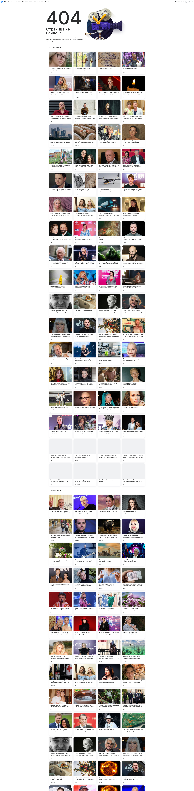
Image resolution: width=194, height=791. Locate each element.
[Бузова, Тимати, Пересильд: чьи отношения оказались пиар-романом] (133, 620)
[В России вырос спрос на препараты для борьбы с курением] (109, 724)
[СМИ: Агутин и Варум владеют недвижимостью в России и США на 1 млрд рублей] (133, 111)
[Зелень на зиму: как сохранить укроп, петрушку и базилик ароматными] (85, 474)
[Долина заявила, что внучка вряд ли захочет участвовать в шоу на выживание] (85, 402)
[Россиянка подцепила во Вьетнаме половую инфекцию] (85, 63)
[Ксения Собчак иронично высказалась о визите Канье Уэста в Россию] (60, 426)
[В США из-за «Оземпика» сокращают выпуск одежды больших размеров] (109, 748)
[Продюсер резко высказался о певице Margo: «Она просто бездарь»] (133, 499)
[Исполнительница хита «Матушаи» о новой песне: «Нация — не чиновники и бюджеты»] (85, 232)
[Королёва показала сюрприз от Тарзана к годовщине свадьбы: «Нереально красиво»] (85, 160)
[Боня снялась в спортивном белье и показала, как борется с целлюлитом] (133, 571)
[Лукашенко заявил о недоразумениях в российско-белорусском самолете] (109, 184)
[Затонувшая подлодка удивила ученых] (109, 232)
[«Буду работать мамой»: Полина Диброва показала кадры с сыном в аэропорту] (60, 378)
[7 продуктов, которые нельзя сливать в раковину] (85, 305)
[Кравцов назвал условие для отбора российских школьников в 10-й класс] (60, 402)
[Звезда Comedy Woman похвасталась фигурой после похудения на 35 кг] (109, 620)
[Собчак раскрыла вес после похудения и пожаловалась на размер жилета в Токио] (109, 450)
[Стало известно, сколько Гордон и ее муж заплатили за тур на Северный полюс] (60, 208)
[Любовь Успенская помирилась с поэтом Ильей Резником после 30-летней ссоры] (85, 353)
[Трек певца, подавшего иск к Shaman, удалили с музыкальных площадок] (85, 651)
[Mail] (2, 2)
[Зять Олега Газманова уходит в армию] (109, 474)
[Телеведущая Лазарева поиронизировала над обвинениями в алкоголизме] (133, 378)
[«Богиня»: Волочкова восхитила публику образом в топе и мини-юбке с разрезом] (133, 329)
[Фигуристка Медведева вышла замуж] (60, 724)
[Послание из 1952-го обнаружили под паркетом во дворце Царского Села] (109, 63)
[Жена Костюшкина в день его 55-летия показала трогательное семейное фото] (109, 772)
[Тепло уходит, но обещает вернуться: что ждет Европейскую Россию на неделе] (85, 450)
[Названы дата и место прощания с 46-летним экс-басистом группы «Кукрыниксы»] (85, 700)
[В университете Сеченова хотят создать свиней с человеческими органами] (85, 135)
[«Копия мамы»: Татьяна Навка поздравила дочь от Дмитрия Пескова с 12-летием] (109, 111)
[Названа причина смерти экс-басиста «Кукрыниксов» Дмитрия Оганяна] (60, 305)
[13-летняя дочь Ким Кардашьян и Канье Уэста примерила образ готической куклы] (109, 402)
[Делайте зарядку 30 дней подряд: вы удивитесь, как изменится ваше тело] (60, 499)
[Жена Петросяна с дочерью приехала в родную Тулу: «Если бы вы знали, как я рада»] (85, 111)
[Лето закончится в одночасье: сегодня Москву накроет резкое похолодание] (60, 135)
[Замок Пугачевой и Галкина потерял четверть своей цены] (109, 305)
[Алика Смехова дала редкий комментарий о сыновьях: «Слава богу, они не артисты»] (60, 547)
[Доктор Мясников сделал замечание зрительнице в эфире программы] (60, 595)
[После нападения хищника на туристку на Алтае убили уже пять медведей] (109, 675)
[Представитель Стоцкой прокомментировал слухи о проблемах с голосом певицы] (85, 281)
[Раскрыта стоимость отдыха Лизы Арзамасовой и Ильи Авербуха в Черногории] (85, 499)
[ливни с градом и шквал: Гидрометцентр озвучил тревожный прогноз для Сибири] (60, 281)
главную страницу (63, 41)
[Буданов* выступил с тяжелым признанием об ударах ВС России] (85, 675)
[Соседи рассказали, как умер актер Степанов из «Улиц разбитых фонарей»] (109, 595)
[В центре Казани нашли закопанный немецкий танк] (85, 184)
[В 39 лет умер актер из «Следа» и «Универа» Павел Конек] (60, 184)
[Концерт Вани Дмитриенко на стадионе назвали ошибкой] (109, 135)
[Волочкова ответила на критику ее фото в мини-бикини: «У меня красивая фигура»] (60, 111)
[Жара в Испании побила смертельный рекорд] (60, 523)
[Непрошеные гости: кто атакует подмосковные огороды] (109, 378)
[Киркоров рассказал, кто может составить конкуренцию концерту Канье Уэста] (109, 426)
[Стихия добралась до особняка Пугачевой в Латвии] (85, 748)
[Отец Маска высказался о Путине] (60, 353)
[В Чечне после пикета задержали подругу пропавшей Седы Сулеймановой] (60, 63)
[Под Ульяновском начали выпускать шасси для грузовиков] (109, 208)
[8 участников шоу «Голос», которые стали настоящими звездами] (109, 547)
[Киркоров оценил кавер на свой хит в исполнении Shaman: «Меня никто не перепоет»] (85, 256)
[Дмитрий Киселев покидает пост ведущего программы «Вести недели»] (109, 160)
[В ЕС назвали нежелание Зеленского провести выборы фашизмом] (133, 232)
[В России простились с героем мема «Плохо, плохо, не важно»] (109, 571)
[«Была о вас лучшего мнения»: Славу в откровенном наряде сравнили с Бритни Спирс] (109, 281)
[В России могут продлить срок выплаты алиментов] (133, 547)
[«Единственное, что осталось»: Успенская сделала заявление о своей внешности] (60, 87)
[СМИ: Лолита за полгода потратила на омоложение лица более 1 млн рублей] (133, 523)
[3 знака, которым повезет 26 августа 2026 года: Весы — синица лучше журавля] (133, 281)
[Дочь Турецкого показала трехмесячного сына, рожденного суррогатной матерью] (133, 208)
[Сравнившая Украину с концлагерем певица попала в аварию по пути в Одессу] (133, 63)
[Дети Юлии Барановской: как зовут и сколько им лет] (109, 651)
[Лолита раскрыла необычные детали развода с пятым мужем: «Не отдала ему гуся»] (85, 772)
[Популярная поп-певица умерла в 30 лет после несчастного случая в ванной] (133, 87)
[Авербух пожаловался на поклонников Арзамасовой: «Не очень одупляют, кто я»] (60, 232)
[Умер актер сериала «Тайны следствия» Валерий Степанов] (85, 620)
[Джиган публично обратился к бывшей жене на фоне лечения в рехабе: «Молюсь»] (133, 256)
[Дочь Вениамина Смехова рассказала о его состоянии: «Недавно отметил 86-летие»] (133, 160)
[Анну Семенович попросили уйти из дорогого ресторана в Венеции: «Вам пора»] (109, 87)
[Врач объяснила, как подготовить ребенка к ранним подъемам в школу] (85, 523)
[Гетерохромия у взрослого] (133, 402)
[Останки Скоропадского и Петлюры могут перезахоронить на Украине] (133, 595)
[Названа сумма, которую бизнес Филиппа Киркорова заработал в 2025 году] (133, 450)
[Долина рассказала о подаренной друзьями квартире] (133, 353)
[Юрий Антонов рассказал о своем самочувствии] (133, 700)
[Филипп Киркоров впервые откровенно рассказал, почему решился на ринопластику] (133, 305)
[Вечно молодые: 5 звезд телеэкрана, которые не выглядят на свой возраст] (133, 675)
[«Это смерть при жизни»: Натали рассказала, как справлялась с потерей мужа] (60, 329)
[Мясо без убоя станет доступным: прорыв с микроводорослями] (109, 353)
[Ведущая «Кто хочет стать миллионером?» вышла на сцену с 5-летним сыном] (60, 450)
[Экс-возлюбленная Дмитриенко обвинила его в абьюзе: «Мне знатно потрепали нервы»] (133, 184)
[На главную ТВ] (4, 2)
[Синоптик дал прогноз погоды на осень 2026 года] (60, 675)
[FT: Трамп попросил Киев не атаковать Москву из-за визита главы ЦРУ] (109, 523)
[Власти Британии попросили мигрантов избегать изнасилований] (109, 700)
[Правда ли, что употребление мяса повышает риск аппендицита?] (85, 547)
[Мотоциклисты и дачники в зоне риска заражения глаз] (60, 160)
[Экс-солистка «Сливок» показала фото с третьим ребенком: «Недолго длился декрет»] (109, 499)
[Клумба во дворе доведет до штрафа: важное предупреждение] (60, 700)
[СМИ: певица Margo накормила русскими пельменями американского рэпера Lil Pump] (85, 595)
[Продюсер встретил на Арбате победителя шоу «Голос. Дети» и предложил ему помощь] (60, 748)
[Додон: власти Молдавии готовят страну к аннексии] (60, 571)
